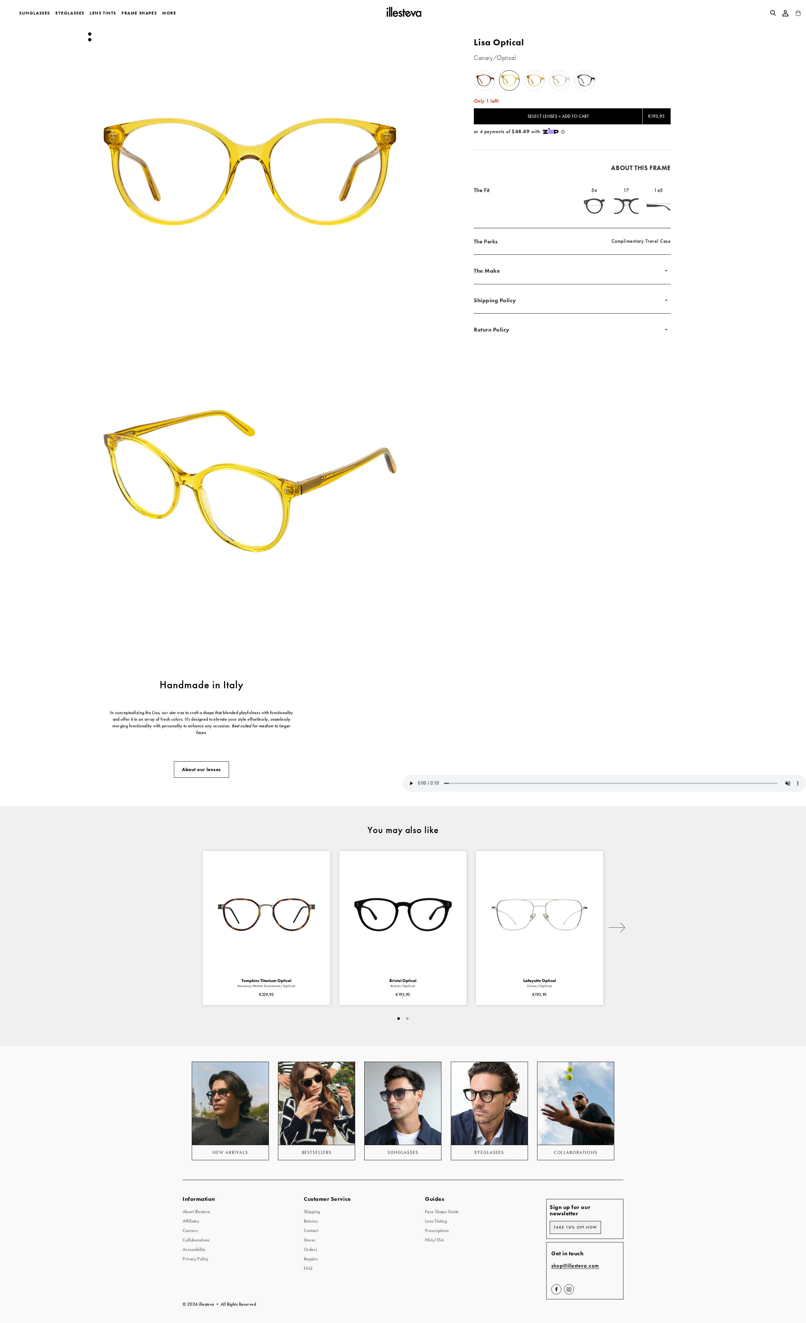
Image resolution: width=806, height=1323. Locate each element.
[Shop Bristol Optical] (403, 914)
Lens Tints (103, 13)
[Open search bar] (773, 13)
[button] (250, 172)
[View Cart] (798, 14)
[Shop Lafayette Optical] (539, 914)
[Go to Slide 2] (89, 39)
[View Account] (785, 13)
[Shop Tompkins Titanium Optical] (266, 914)
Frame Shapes (139, 13)
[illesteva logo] (403, 13)
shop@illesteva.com (575, 1266)
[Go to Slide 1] (89, 34)
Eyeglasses (69, 13)
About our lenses (201, 769)
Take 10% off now (575, 1227)
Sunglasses (34, 13)
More (169, 13)
